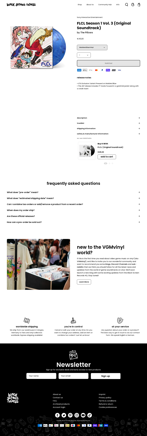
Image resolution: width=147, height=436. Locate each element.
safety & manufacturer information (92, 134)
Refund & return (106, 404)
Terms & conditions (107, 400)
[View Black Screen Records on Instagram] (76, 415)
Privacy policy (105, 397)
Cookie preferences (108, 407)
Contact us (58, 397)
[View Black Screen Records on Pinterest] (70, 415)
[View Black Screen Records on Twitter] (64, 415)
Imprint (102, 394)
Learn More (84, 282)
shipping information (86, 128)
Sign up (105, 376)
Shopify (87, 421)
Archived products (61, 404)
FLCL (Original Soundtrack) (110, 147)
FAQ (55, 400)
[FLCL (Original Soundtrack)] (86, 151)
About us (57, 394)
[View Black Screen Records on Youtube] (83, 415)
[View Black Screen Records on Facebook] (57, 415)
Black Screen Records (69, 421)
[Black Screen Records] (21, 4)
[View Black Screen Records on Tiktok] (89, 415)
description (82, 118)
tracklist (80, 123)
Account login (59, 407)
